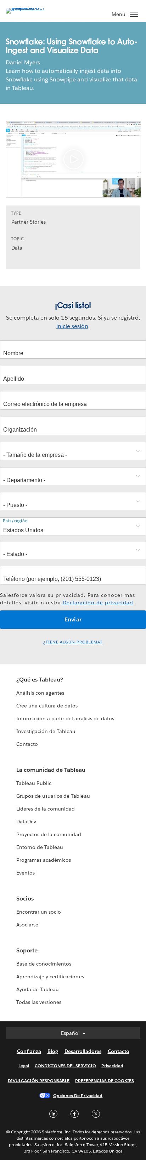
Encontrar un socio (38, 912)
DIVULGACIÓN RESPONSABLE (39, 1081)
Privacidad (112, 1066)
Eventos (25, 873)
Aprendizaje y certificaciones (50, 976)
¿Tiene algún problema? (73, 642)
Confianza (29, 1051)
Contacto (27, 744)
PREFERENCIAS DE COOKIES (104, 1081)
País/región (15, 521)
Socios (25, 898)
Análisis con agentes (40, 693)
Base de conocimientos (43, 964)
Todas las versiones (38, 1002)
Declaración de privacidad (97, 602)
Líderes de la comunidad (45, 809)
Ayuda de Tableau (37, 989)
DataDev (26, 821)
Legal (23, 1066)
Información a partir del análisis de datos (65, 718)
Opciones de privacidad (78, 1095)
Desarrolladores (82, 1051)
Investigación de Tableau (45, 731)
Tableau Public (33, 783)
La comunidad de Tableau (50, 770)
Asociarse (27, 924)
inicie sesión (72, 326)
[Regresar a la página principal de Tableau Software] (30, 7)
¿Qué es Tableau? (39, 679)
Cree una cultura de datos (47, 705)
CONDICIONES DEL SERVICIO (65, 1066)
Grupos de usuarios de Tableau (53, 796)
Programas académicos (43, 860)
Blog (52, 1051)
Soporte (27, 950)
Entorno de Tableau (39, 847)
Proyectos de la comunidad (48, 834)
